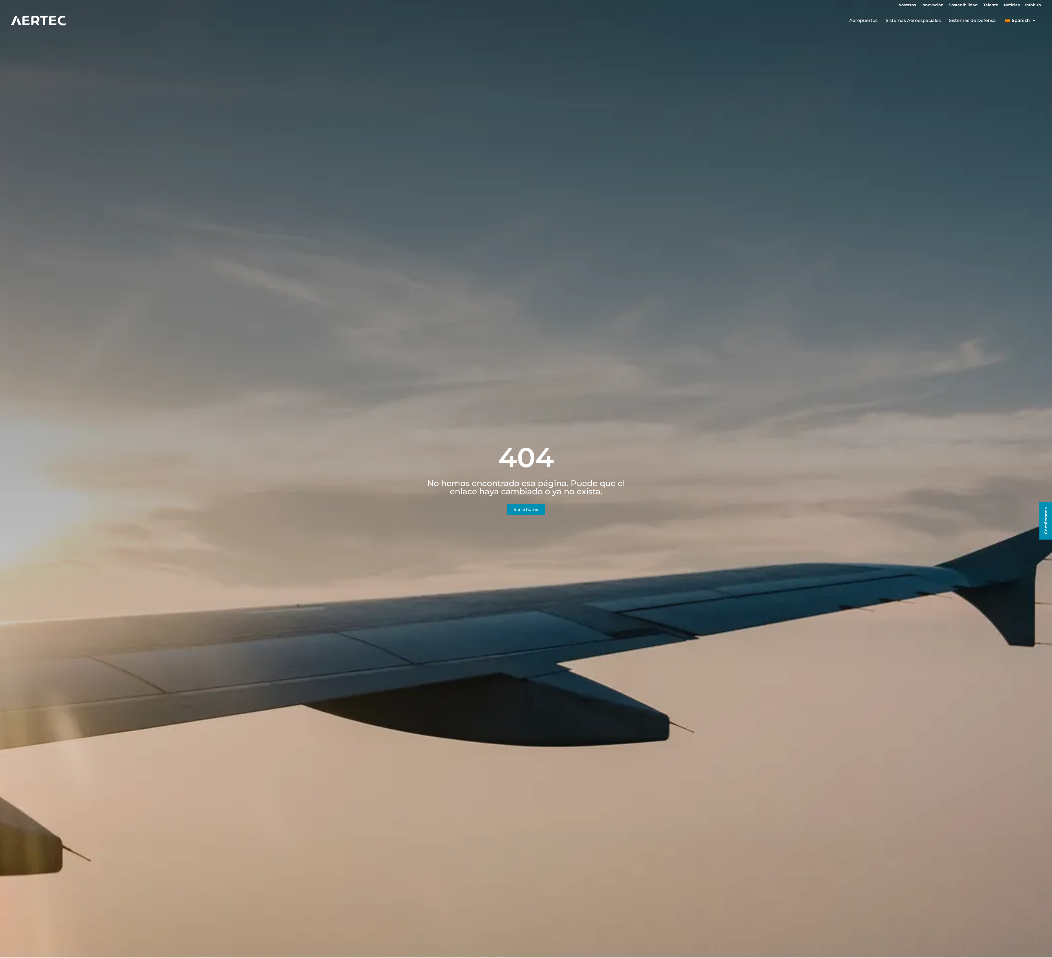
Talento (990, 4)
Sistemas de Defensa (972, 20)
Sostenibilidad (963, 4)
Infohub (1033, 4)
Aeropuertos (863, 20)
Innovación (932, 4)
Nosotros (907, 4)
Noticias (1012, 4)
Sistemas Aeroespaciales (913, 20)
